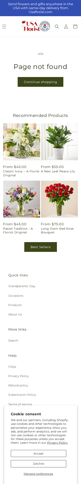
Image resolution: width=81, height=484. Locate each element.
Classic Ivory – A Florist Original (21, 173)
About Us (15, 314)
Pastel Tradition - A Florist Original (18, 230)
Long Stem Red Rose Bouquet (57, 230)
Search (13, 340)
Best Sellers (41, 247)
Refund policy (18, 385)
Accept (38, 453)
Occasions (15, 296)
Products (15, 305)
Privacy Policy (57, 443)
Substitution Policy (22, 395)
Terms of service (20, 404)
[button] (56, 26)
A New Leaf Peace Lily (58, 171)
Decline (38, 464)
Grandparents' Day (21, 286)
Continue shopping (40, 82)
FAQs (12, 367)
